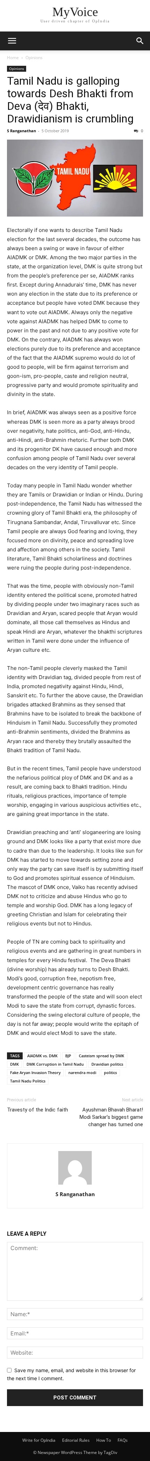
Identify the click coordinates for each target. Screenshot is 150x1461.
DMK (14, 1064)
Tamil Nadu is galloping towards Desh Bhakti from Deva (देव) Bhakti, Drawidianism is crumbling (70, 99)
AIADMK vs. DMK (42, 1055)
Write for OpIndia (38, 1440)
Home (13, 58)
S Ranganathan (21, 130)
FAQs (123, 1440)
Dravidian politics (107, 1064)
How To (103, 1440)
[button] (12, 40)
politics (110, 1072)
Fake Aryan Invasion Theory (35, 1072)
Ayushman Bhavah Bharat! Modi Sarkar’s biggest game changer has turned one (111, 1117)
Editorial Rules (76, 1440)
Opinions (34, 58)
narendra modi (82, 1072)
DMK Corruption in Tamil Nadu (55, 1064)
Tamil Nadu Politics (27, 1081)
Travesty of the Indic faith (37, 1110)
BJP (68, 1055)
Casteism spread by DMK (101, 1055)
